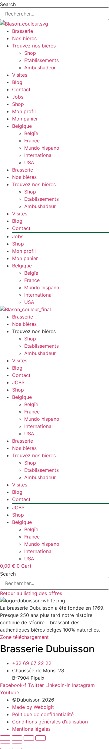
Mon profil (24, 111)
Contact (21, 89)
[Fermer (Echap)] (40, 738)
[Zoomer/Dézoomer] (5, 738)
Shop (30, 53)
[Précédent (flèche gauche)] (5, 746)
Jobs (17, 97)
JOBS (18, 382)
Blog (17, 82)
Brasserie (22, 31)
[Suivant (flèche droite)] (17, 746)
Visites (19, 75)
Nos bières (24, 38)
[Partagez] (29, 738)
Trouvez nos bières (34, 46)
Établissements (41, 60)
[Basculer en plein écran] (17, 738)
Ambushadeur (40, 67)
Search (8, 4)
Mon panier (25, 119)
